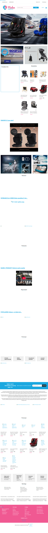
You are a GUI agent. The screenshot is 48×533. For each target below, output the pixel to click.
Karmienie (31, 12)
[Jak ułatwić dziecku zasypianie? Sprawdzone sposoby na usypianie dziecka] (40, 491)
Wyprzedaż (3, 12)
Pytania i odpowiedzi (28, 514)
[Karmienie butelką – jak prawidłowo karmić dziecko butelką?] (8, 491)
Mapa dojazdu (27, 513)
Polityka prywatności (16, 513)
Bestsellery (41, 12)
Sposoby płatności (15, 514)
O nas (25, 510)
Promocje (8, 12)
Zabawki (26, 12)
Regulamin (14, 510)
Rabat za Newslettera (40, 510)
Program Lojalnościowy (40, 513)
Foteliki (17, 12)
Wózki (22, 12)
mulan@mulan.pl (4, 512)
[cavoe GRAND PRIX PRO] (24, 137)
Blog (25, 516)
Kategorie (13, 12)
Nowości (36, 12)
